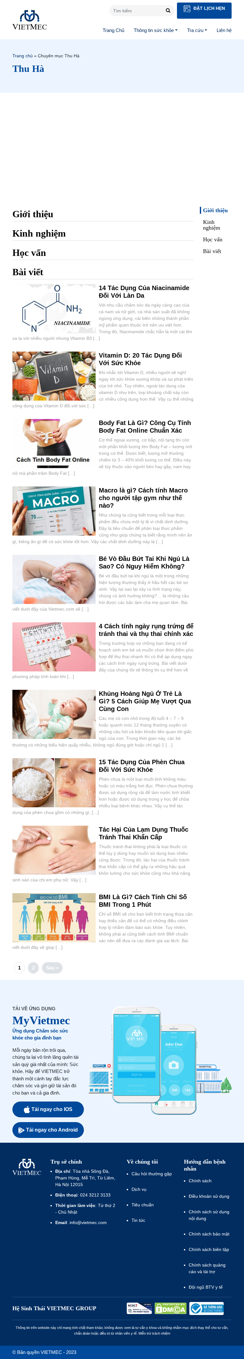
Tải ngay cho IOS (51, 1109)
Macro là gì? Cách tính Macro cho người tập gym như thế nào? (143, 498)
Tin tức (138, 1220)
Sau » (52, 967)
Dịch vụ (139, 1189)
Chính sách (200, 1180)
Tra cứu (195, 30)
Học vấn (212, 239)
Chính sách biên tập (209, 1249)
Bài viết (212, 251)
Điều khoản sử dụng (209, 1196)
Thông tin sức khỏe (154, 30)
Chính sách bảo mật (209, 1233)
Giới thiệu (215, 210)
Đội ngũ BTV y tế (206, 1287)
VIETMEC (29, 19)
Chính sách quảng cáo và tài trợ (207, 1268)
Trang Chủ (113, 30)
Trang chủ (22, 55)
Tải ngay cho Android (52, 1130)
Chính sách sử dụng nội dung (209, 1215)
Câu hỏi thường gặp (152, 1173)
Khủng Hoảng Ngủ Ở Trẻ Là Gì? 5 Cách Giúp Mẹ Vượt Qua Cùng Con (145, 701)
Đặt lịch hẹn (208, 8)
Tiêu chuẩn (143, 1204)
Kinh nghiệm (211, 225)
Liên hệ (224, 30)
